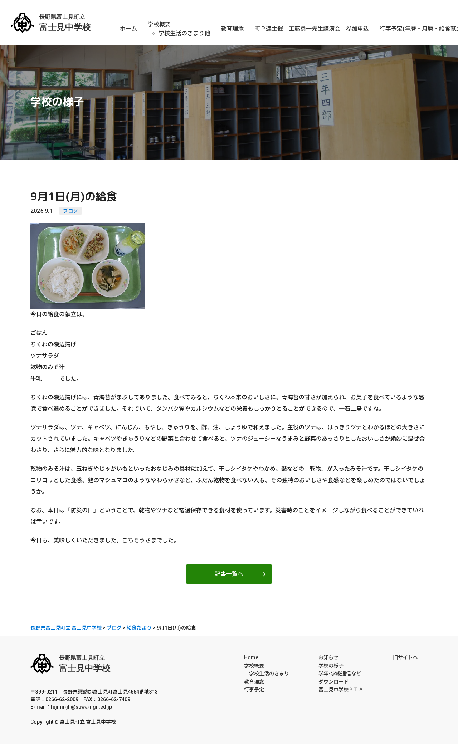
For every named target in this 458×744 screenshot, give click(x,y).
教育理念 (232, 28)
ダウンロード (333, 682)
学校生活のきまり (266, 673)
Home (251, 657)
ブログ (70, 211)
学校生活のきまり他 (184, 33)
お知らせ (328, 657)
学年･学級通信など (339, 673)
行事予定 (254, 689)
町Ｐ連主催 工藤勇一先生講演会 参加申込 (311, 28)
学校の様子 (331, 666)
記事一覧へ (229, 574)
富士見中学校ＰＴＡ (341, 689)
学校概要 (159, 24)
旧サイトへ (405, 657)
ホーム (128, 28)
